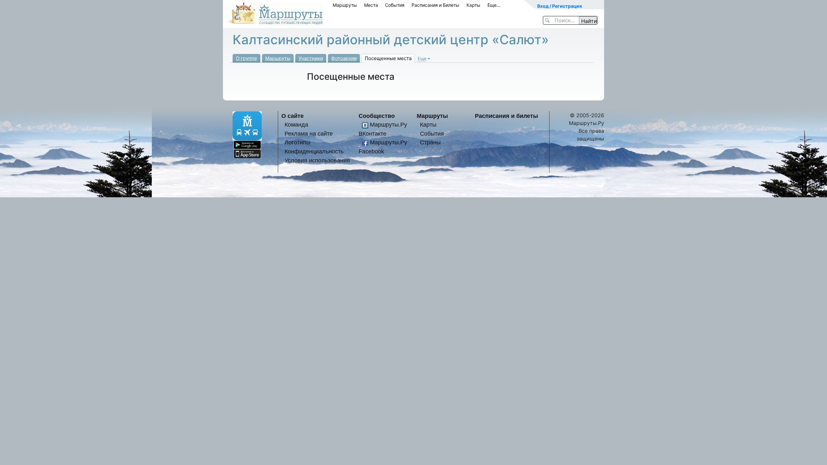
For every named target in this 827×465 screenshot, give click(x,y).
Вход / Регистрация (559, 6)
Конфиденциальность (314, 151)
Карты (473, 5)
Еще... (493, 5)
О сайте (292, 115)
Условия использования (317, 160)
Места (371, 5)
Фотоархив (344, 58)
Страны (430, 142)
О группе (246, 58)
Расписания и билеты (506, 115)
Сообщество (377, 115)
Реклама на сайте (309, 133)
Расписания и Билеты (435, 5)
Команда (296, 124)
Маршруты (345, 5)
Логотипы (297, 142)
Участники (310, 58)
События (394, 5)
